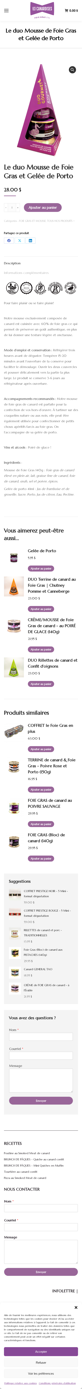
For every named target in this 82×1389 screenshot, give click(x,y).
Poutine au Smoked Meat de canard (27, 1153)
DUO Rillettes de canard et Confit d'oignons (52, 663)
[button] (76, 1307)
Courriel (16, 1049)
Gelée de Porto (42, 550)
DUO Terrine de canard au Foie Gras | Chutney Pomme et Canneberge (52, 585)
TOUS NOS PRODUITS (59, 221)
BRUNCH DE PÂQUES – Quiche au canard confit (34, 1159)
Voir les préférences (41, 1373)
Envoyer (41, 1101)
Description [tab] (12, 263)
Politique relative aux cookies (20, 1383)
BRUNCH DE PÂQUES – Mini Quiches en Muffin (33, 1165)
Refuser (41, 1362)
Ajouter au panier (43, 207)
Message (15, 1066)
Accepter (41, 1351)
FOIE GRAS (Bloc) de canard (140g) (46, 837)
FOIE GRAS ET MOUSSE (32, 221)
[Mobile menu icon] (6, 10)
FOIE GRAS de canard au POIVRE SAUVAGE (50, 803)
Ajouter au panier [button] (41, 568)
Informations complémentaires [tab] (26, 273)
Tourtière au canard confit (20, 1172)
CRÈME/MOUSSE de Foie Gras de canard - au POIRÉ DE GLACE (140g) (52, 625)
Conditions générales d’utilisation (57, 1383)
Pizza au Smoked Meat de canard (25, 1178)
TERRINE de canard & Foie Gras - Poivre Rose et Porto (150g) (51, 765)
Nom (14, 1030)
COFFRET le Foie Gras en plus (50, 728)
